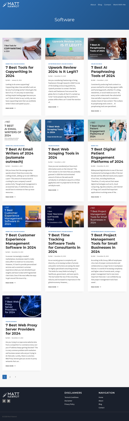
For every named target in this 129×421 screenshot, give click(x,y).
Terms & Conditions (71, 397)
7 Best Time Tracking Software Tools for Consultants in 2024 (64, 243)
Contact (107, 5)
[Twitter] (4, 401)
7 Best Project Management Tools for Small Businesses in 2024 (104, 243)
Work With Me (119, 5)
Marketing (9, 64)
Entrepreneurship (54, 64)
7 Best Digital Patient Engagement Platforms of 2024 (107, 155)
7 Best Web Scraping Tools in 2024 (63, 153)
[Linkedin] (8, 401)
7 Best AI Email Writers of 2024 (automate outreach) (19, 155)
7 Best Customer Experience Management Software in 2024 (21, 241)
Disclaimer (68, 401)
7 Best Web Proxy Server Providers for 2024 (21, 329)
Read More (11, 108)
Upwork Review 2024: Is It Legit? (63, 69)
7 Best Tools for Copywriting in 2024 (19, 71)
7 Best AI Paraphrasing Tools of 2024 (103, 71)
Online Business (19, 64)
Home (101, 397)
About (93, 5)
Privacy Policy (69, 404)
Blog (100, 5)
